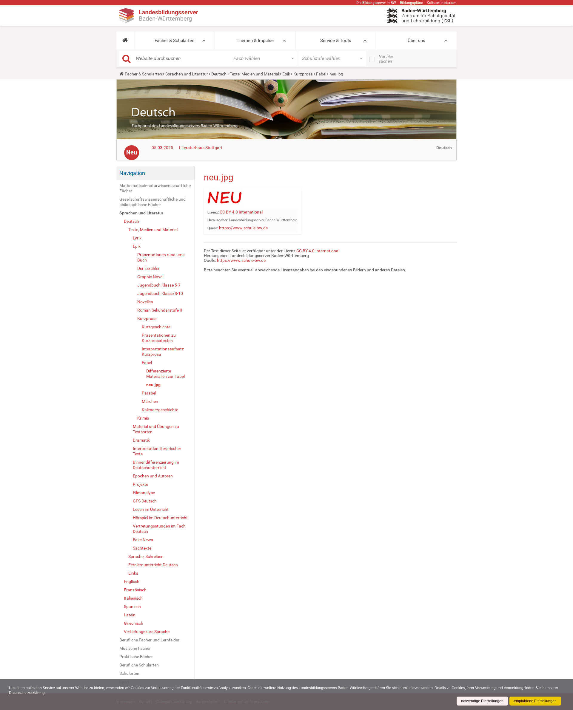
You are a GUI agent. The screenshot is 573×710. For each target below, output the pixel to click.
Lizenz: (213, 212)
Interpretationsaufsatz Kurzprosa (163, 352)
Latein (129, 614)
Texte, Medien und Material (254, 74)
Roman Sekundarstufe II (159, 310)
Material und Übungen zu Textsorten (156, 429)
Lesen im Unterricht (151, 509)
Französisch (135, 589)
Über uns (416, 40)
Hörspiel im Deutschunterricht (160, 517)
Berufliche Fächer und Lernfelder (149, 640)
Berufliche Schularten (139, 665)
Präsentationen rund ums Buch (160, 257)
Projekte (140, 484)
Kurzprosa (303, 74)
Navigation (132, 173)
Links (133, 573)
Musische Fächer (135, 648)
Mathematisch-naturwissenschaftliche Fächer (155, 188)
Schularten (129, 673)
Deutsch (219, 74)
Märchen (150, 401)
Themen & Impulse (255, 40)
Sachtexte (142, 548)
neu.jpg (153, 384)
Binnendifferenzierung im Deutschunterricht (156, 465)
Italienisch (133, 598)
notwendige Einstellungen (482, 701)
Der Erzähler (148, 268)
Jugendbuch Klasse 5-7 (159, 285)
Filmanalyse (144, 492)
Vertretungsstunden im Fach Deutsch (159, 529)
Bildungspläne (411, 3)
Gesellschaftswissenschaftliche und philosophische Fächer (152, 202)
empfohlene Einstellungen (535, 701)
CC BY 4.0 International (241, 212)
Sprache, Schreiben (146, 556)
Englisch (131, 581)
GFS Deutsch (145, 501)
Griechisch (133, 623)
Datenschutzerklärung (27, 693)
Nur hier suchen (386, 59)
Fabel (321, 74)
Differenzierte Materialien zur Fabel (165, 374)
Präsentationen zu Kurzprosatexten (159, 338)
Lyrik (137, 238)
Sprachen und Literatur (186, 74)
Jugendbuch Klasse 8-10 (160, 293)
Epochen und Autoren (153, 476)
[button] (125, 40)
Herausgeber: (217, 220)
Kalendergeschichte (160, 409)
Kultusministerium (442, 3)
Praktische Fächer (136, 656)
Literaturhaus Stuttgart (200, 147)
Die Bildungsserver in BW (376, 3)
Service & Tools (335, 40)
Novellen (145, 301)
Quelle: (212, 228)
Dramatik (141, 440)
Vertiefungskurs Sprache (147, 631)
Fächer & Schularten (174, 40)
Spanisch (132, 606)
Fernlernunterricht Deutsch (153, 564)
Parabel (149, 393)
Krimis (143, 418)
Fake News (143, 539)
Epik (286, 74)
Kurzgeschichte (156, 326)
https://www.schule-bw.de (243, 227)
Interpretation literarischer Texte (157, 451)
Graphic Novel (150, 276)
